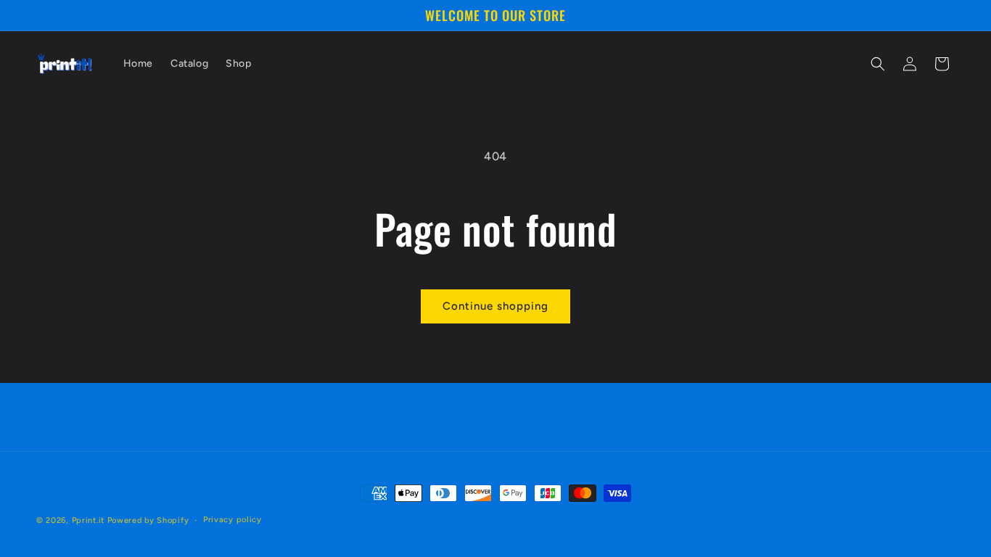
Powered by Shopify (148, 520)
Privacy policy (232, 519)
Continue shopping (495, 306)
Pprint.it (88, 520)
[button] (878, 64)
